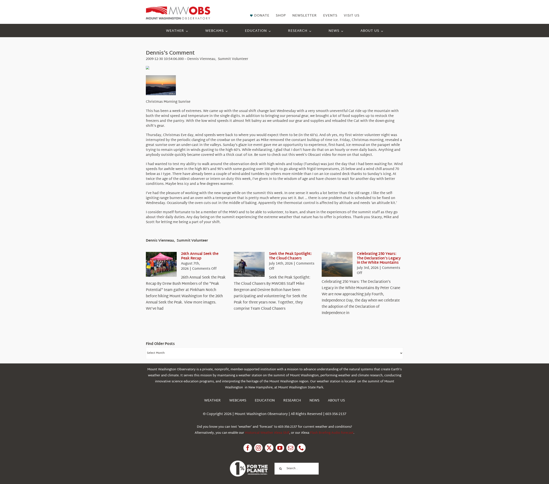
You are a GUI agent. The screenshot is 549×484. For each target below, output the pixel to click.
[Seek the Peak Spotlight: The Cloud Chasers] (249, 264)
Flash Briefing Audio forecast (331, 433)
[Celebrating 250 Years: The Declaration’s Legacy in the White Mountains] (337, 264)
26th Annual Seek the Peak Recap (200, 256)
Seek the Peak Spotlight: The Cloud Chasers (290, 256)
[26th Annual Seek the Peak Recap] (161, 264)
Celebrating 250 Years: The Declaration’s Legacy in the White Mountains (379, 258)
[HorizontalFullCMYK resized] (178, 8)
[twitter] (269, 448)
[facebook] (247, 448)
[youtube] (280, 448)
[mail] (290, 448)
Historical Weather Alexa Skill (267, 433)
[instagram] (258, 448)
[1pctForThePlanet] (249, 462)
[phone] (301, 448)
